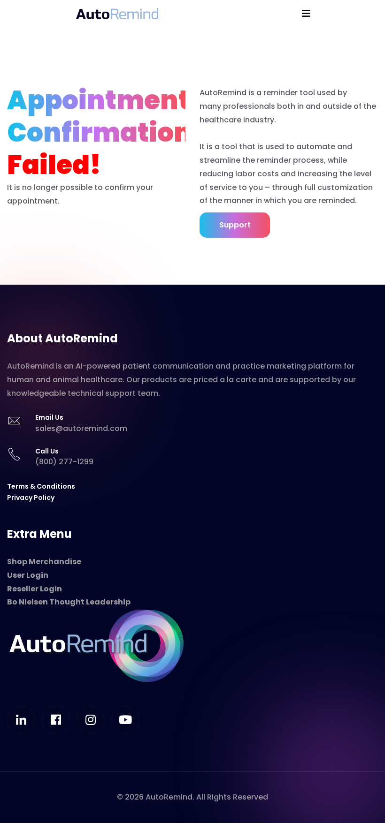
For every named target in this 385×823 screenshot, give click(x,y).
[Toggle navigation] (306, 14)
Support (235, 224)
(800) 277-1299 (64, 461)
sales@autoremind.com (81, 428)
